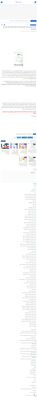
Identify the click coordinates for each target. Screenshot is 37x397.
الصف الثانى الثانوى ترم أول (31, 287)
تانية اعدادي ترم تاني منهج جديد (31, 377)
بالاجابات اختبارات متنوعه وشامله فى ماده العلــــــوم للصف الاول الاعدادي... (23, 164)
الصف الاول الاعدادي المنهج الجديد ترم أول (29, 237)
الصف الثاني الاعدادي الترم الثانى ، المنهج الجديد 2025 (27, 279)
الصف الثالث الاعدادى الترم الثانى (30, 262)
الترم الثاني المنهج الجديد (32, 207)
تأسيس (35, 375)
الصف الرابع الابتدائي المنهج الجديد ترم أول (29, 309)
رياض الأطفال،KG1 (33, 385)
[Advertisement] (18, 12)
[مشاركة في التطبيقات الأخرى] (15, 137)
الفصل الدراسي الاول (32, 324)
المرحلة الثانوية (33, 360)
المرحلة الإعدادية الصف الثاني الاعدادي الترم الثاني (28, 358)
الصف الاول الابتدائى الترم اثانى (31, 224)
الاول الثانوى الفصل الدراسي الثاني (30, 199)
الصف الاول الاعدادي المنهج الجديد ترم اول (29, 239)
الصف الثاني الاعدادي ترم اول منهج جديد (30, 282)
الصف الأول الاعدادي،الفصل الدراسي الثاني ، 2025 (28, 244)
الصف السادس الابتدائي (32, 311)
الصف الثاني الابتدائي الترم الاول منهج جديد (29, 272)
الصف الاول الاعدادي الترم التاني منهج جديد (29, 232)
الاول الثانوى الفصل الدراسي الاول (30, 197)
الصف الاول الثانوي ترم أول (32, 247)
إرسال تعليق (33, 172)
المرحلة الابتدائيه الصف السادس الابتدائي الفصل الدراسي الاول (29, 343)
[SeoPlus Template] (35, 395)
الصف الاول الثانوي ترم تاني (31, 249)
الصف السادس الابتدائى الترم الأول (30, 312)
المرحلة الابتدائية (33, 329)
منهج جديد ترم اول (33, 392)
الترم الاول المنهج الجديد (32, 202)
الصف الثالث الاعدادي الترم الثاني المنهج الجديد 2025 (28, 264)
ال (35, 192)
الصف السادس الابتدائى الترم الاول (30, 314)
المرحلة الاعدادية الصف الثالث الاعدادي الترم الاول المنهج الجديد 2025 (28, 352)
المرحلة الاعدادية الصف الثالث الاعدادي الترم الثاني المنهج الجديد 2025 (28, 354)
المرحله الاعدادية (33, 363)
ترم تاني (34, 380)
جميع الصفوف (33, 382)
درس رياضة (18, 2)
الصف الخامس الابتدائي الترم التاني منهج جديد (29, 292)
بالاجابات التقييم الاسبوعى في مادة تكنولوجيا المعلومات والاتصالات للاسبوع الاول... (15, 152)
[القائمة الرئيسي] (35, 2)
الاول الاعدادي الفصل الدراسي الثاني (30, 195)
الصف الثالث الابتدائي (32, 252)
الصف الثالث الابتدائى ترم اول (31, 259)
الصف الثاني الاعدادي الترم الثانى (31, 277)
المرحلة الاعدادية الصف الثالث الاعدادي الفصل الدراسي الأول (29, 357)
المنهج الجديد (34, 368)
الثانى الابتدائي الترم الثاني (32, 214)
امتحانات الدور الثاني (32, 372)
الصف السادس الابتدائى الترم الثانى (30, 316)
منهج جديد (34, 390)
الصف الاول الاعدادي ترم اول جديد (30, 242)
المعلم (35, 367)
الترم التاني (34, 204)
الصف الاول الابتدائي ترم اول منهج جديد (30, 229)
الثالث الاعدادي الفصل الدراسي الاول (30, 209)
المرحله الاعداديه (33, 365)
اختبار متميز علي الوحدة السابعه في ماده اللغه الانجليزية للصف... (32, 164)
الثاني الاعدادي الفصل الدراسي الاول (30, 217)
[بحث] (1, 2)
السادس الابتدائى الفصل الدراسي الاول (30, 222)
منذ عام (34, 162)
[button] (30, 137)
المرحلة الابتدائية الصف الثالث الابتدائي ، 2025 (29, 331)
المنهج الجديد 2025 (33, 370)
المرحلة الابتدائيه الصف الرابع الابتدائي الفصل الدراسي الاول (28, 341)
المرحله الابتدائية (33, 362)
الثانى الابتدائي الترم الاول (32, 212)
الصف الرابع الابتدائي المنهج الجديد (30, 304)
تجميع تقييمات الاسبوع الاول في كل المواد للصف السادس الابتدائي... (32, 151)
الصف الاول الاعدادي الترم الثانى (31, 234)
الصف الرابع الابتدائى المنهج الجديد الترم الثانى (29, 307)
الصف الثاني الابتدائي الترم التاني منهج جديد (29, 274)
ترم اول (34, 378)
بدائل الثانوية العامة (33, 373)
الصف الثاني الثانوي (33, 284)
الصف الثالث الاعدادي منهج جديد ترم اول (29, 267)
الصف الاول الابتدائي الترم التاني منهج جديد (29, 227)
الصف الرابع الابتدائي (32, 299)
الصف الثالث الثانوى (33, 269)
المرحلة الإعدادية (33, 345)
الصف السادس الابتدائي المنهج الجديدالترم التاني (28, 321)
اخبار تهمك (34, 189)
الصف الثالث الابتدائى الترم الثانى (31, 254)
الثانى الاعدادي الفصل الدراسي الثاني (30, 219)
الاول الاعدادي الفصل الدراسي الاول (30, 194)
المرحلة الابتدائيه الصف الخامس (31, 338)
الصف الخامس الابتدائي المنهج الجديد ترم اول (29, 297)
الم (35, 327)
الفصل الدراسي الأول (32, 322)
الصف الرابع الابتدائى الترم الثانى (31, 302)
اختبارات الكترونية (33, 190)
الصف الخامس (33, 289)
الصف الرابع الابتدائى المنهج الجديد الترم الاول (29, 306)
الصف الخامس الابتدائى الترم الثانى (30, 294)
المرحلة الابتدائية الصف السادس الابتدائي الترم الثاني (28, 335)
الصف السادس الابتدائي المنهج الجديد (30, 317)
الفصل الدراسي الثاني (32, 326)
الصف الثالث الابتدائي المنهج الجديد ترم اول (29, 257)
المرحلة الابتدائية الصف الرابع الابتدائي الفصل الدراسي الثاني (28, 333)
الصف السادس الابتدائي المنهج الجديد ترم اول (29, 319)
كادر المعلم (34, 387)
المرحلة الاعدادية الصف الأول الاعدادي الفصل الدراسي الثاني (28, 349)
